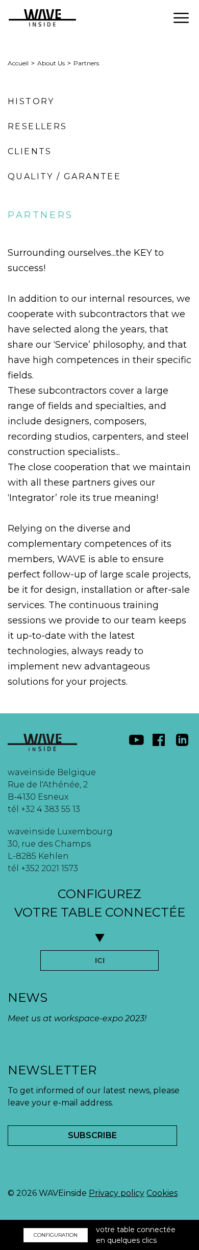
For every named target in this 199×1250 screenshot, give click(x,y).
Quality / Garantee (64, 176)
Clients (30, 151)
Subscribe (92, 1135)
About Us (51, 63)
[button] (181, 18)
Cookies (162, 1193)
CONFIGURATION (56, 1235)
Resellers (37, 126)
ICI (100, 960)
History (31, 101)
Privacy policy (116, 1193)
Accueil (18, 63)
